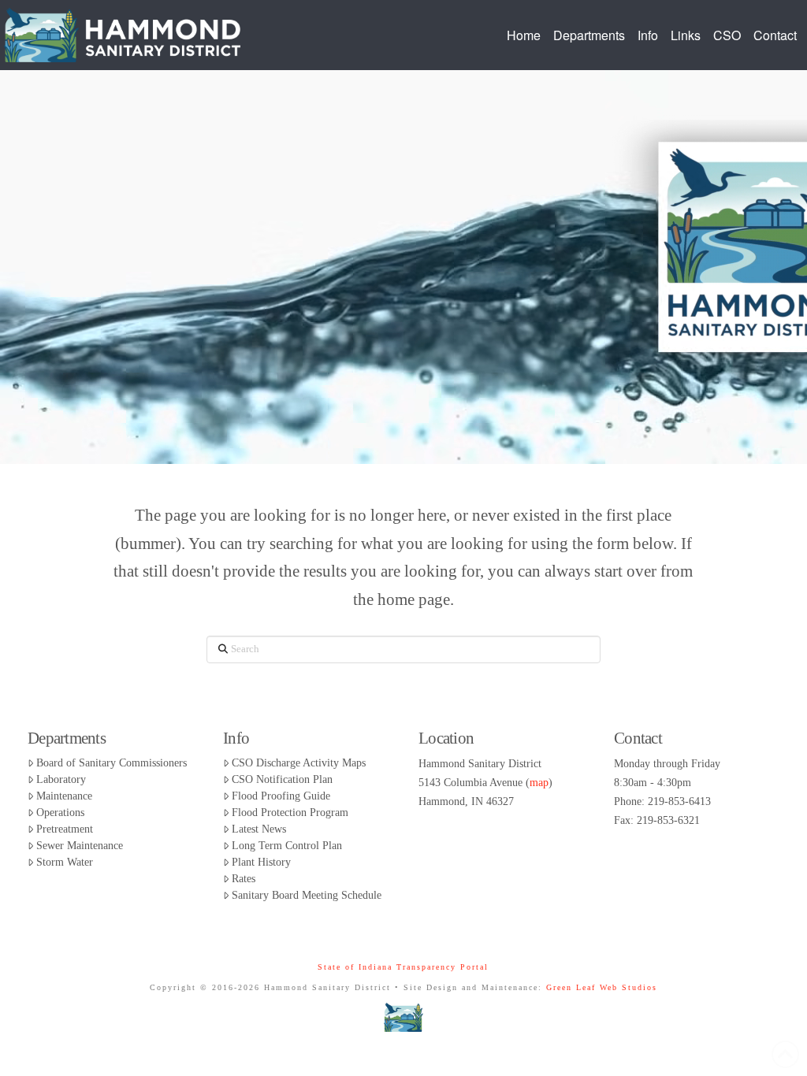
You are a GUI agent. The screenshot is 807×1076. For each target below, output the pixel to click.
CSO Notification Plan (282, 779)
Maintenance (64, 796)
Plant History (261, 862)
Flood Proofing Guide (281, 796)
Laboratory (61, 779)
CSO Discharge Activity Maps (299, 763)
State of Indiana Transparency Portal (403, 967)
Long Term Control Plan (287, 846)
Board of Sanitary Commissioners (111, 763)
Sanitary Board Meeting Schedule (306, 895)
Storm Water (64, 862)
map (539, 782)
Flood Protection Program (290, 812)
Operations (60, 812)
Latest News (259, 829)
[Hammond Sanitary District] (403, 1017)
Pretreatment (64, 829)
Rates (243, 879)
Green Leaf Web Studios (601, 987)
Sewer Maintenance (79, 846)
